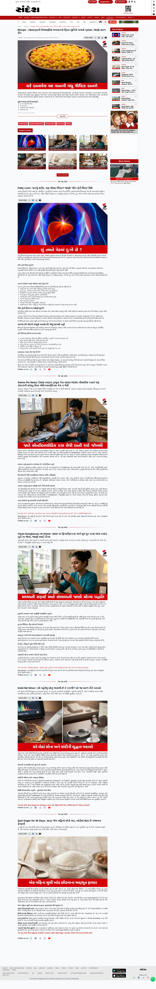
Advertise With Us (23, 973)
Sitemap (39, 973)
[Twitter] (154, 8)
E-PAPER (93, 1)
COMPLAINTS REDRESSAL (97, 973)
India (60, 17)
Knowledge (52, 22)
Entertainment (121, 17)
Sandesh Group (62, 973)
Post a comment (62, 175)
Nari (78, 22)
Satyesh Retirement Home (78, 973)
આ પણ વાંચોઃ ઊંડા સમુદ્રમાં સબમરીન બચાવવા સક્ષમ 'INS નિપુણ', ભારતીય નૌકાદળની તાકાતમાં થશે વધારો (55, 933)
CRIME (103, 17)
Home (20, 17)
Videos (24, 22)
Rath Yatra (61, 123)
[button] (129, 1)
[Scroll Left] (18, 22)
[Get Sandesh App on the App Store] (119, 975)
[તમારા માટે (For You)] (105, 22)
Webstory (66, 17)
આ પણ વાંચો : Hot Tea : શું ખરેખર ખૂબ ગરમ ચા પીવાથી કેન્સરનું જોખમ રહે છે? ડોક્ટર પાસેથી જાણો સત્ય (55, 513)
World (83, 17)
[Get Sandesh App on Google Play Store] (119, 970)
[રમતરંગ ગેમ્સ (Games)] (100, 22)
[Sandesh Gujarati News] (29, 9)
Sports (96, 17)
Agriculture (63, 22)
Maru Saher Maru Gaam (39, 17)
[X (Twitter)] (102, 38)
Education (42, 22)
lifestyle (26, 26)
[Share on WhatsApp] (152, 979)
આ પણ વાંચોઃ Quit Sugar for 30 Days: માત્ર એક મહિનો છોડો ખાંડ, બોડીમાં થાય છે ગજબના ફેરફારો (54, 805)
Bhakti (130, 17)
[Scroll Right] (96, 22)
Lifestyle (110, 17)
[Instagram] (154, 11)
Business (75, 17)
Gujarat (26, 17)
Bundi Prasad (23, 123)
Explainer (32, 22)
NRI (84, 22)
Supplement (105, 2)
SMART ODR (6, 975)
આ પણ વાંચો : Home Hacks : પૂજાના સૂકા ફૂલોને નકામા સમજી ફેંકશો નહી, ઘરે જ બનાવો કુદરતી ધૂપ (53, 667)
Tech (71, 22)
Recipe (69, 123)
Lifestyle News (50, 123)
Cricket (89, 17)
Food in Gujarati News (36, 123)
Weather (52, 17)
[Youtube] (154, 14)
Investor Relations (8, 973)
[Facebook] (154, 5)
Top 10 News (117, 29)
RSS (33, 973)
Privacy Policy (49, 973)
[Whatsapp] (154, 2)
